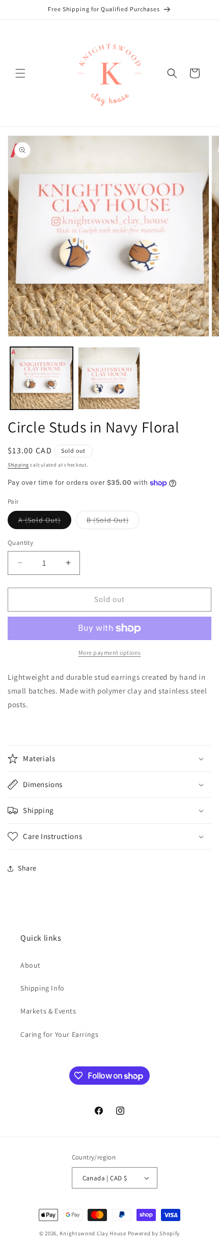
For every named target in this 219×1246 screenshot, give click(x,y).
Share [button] (27, 868)
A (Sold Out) (44, 522)
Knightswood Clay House (93, 1233)
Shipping (18, 464)
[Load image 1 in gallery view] (41, 378)
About (30, 965)
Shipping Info (42, 988)
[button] (20, 73)
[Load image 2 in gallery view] (109, 378)
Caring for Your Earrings (59, 1034)
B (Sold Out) (113, 522)
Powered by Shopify (154, 1233)
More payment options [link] (109, 652)
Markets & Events (48, 1011)
